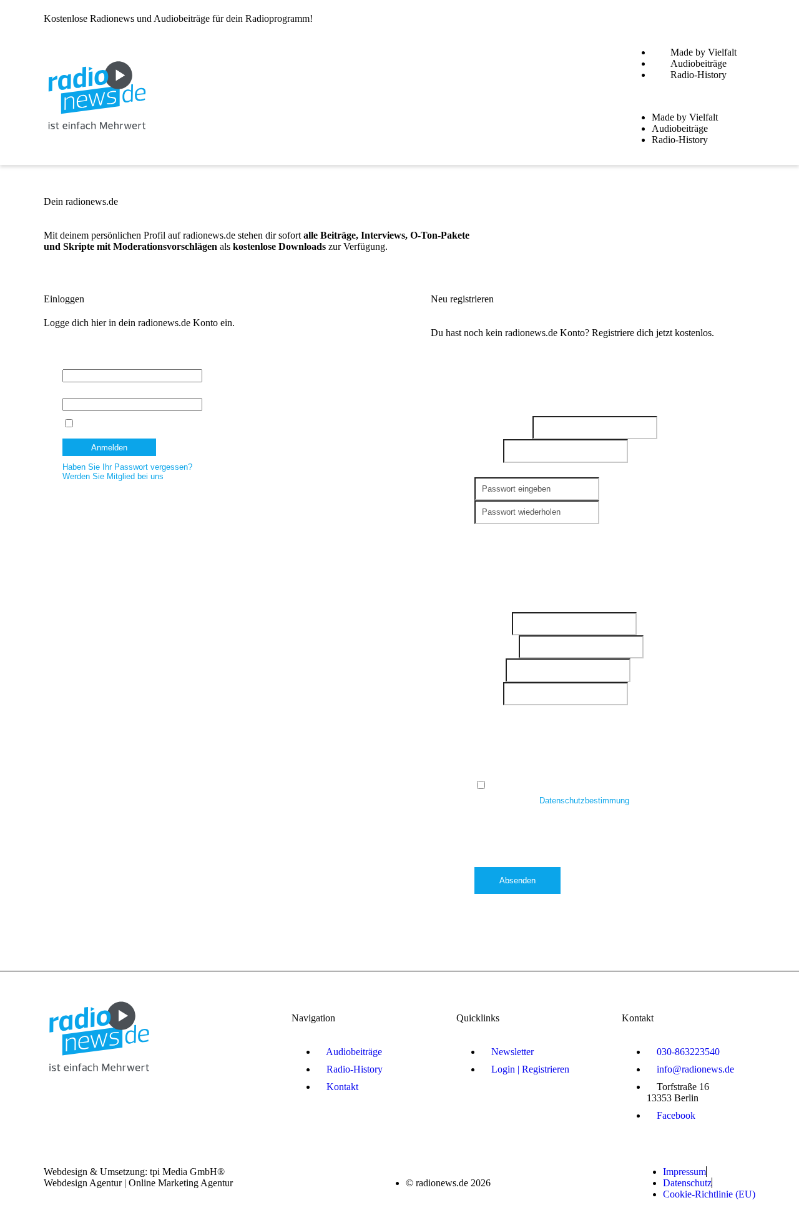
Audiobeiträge (698, 63)
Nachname (496, 647)
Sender (490, 670)
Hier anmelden (592, 14)
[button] (691, 96)
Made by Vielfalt (703, 52)
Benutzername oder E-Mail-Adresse (126, 364)
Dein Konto (497, 531)
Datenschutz (500, 771)
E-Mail (488, 450)
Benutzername (503, 427)
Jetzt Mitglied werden (717, 14)
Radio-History (698, 74)
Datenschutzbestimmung (585, 800)
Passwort (79, 393)
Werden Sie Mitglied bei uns (113, 476)
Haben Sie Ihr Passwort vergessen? (127, 467)
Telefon (488, 693)
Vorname (493, 623)
